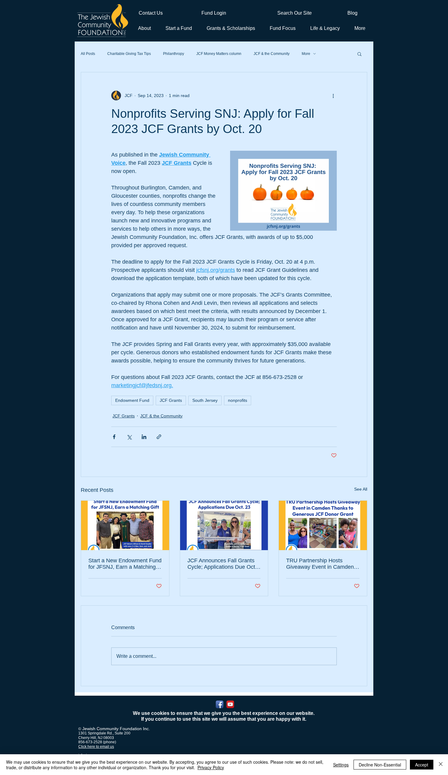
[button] (177, 28)
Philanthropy (173, 54)
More (306, 54)
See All (360, 489)
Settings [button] (341, 765)
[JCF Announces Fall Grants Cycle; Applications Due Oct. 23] (224, 525)
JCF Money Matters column (218, 54)
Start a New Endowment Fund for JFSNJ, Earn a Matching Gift (125, 563)
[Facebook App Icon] (219, 704)
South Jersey (205, 400)
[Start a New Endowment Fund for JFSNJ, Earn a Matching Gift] (125, 525)
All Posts (88, 54)
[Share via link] (159, 437)
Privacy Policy (210, 767)
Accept (421, 765)
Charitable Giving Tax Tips (129, 54)
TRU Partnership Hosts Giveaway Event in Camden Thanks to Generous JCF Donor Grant (320, 563)
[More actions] (333, 95)
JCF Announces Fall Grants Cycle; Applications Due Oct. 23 (222, 563)
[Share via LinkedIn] (144, 437)
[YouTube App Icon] (230, 704)
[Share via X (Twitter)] (129, 437)
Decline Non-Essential (380, 765)
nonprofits (237, 400)
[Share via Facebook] (114, 437)
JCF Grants (171, 400)
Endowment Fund (132, 400)
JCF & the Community (272, 54)
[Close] (440, 764)
